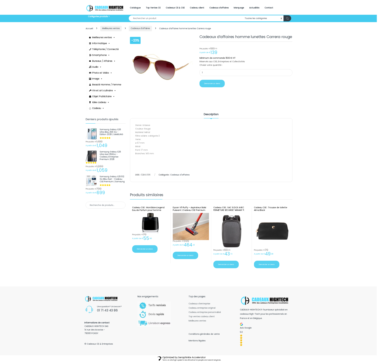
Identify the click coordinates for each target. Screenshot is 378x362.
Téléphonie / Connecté (105, 49)
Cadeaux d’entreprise (199, 303)
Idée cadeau (99, 102)
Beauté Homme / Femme (106, 84)
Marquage (239, 7)
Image (95, 78)
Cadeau (96, 108)
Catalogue (135, 7)
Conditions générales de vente (204, 334)
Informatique (99, 43)
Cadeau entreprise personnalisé (205, 312)
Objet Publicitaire (102, 96)
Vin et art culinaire (102, 90)
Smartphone (99, 55)
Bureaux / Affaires (102, 61)
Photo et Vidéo (100, 72)
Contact (269, 7)
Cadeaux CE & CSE (175, 7)
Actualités (254, 7)
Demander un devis (212, 83)
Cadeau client (197, 7)
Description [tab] (211, 114)
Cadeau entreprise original (202, 307)
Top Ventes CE (153, 7)
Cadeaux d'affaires (140, 28)
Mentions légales (197, 340)
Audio (95, 67)
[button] (265, 334)
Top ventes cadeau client (202, 316)
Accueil (89, 28)
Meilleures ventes (111, 28)
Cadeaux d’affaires (219, 7)
